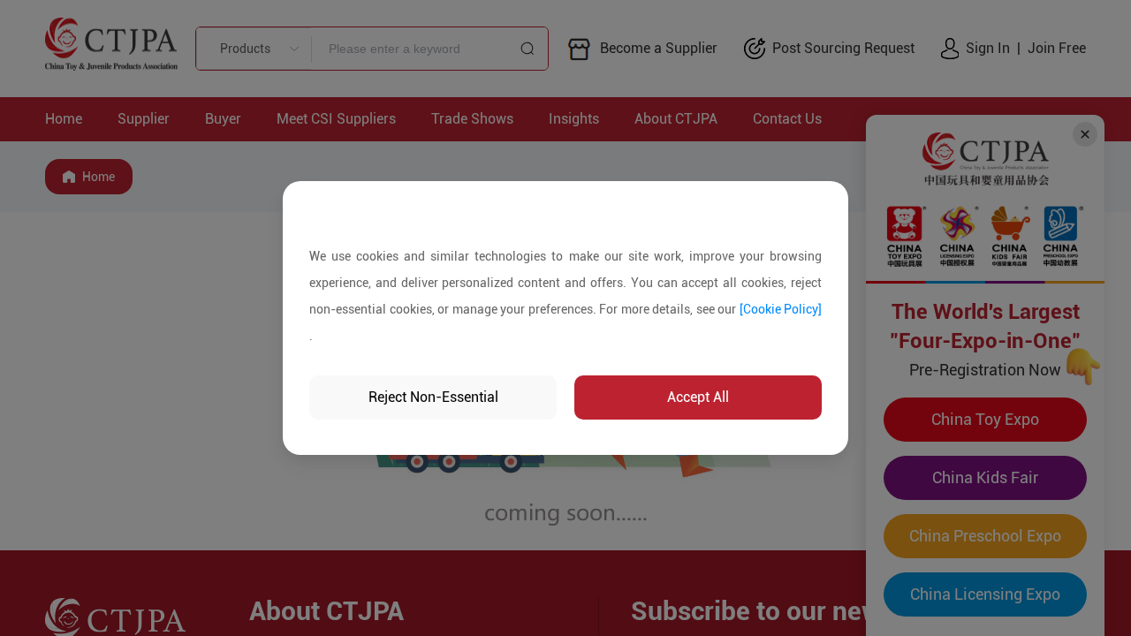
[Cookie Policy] (781, 309)
